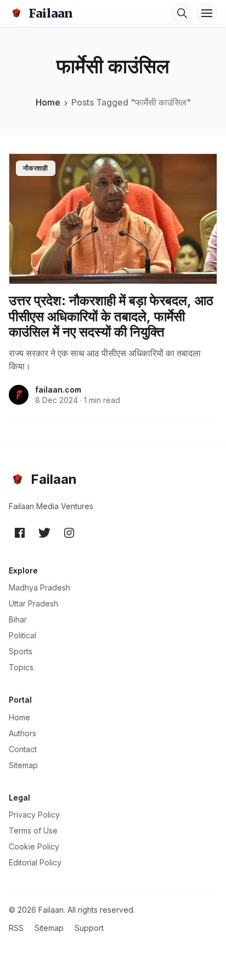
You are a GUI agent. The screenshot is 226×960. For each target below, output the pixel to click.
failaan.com (58, 389)
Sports (20, 651)
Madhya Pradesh (39, 587)
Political (22, 635)
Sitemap (23, 765)
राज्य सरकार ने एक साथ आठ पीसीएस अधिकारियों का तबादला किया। (105, 360)
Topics (21, 667)
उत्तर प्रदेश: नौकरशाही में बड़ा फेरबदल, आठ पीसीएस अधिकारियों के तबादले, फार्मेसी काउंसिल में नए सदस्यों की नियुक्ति (111, 316)
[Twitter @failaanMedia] (44, 532)
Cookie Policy (34, 846)
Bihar (18, 619)
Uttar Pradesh (33, 603)
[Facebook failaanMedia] (20, 532)
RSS (16, 928)
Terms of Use (33, 830)
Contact (23, 749)
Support (89, 928)
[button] (182, 13)
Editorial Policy (35, 862)
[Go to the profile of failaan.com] (19, 395)
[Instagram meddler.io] (69, 532)
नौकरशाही (35, 168)
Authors (22, 733)
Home (48, 102)
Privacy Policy (34, 814)
